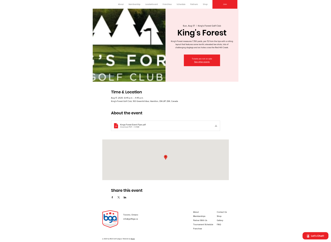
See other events (202, 62)
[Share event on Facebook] (112, 197)
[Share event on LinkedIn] (125, 197)
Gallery (220, 220)
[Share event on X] (118, 197)
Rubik (133, 239)
